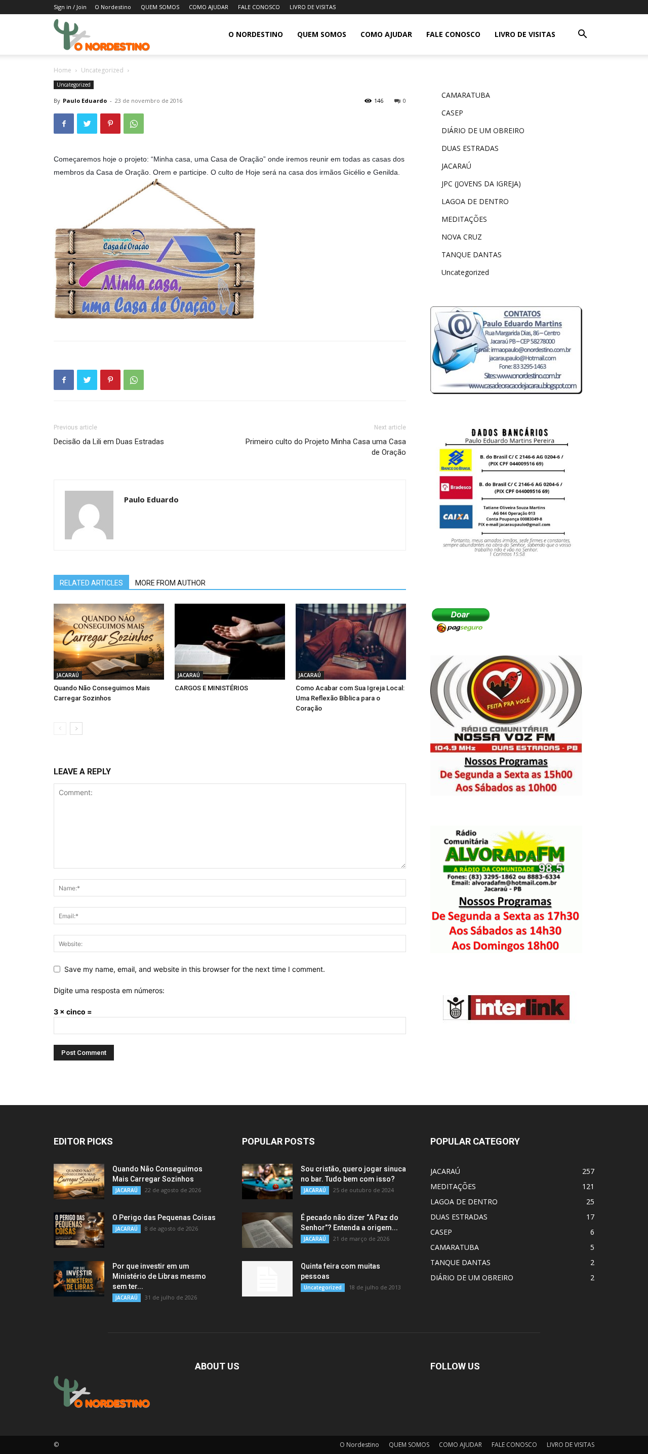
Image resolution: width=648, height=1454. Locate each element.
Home (62, 70)
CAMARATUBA (465, 95)
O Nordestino (113, 7)
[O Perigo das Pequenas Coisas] (79, 1230)
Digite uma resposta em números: (109, 990)
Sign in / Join (70, 7)
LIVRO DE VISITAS (313, 7)
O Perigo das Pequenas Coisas (164, 1217)
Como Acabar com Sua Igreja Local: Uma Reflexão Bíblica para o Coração (350, 698)
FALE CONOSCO (259, 7)
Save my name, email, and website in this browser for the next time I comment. (194, 969)
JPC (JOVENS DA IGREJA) (481, 183)
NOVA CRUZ (461, 237)
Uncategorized (102, 70)
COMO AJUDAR (208, 7)
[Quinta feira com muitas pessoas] (267, 1278)
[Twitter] (87, 123)
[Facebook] (64, 123)
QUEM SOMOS (160, 7)
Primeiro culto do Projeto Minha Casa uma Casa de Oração (326, 447)
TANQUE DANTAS (471, 254)
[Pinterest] (110, 123)
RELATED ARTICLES (91, 583)
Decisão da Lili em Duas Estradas (109, 441)
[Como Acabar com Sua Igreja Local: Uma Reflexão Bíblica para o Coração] (351, 642)
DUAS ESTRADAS (470, 148)
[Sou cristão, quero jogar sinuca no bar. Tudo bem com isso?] (267, 1181)
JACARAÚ (68, 675)
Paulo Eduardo (85, 100)
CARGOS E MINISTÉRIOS (211, 688)
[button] (582, 35)
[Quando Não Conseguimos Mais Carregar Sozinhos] (109, 642)
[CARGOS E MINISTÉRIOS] (230, 642)
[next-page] (76, 728)
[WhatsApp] (134, 123)
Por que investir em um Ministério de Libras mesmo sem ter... (159, 1276)
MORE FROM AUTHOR (170, 583)
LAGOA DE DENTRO (475, 201)
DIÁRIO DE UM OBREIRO (482, 130)
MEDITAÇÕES (464, 219)
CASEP (452, 112)
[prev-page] (60, 728)
